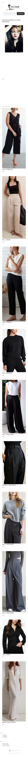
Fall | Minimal (7, 373)
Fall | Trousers (8, 434)
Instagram (5, 736)
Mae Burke (17, 753)
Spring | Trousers (9, 485)
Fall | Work (6, 240)
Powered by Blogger (15, 750)
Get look (20, 13)
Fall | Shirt (6, 654)
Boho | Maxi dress (9, 722)
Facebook (5, 737)
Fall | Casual (7, 322)
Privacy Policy (6, 744)
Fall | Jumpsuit (7, 169)
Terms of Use (5, 743)
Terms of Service (6, 745)
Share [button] (3, 78)
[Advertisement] (13, 64)
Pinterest (5, 734)
